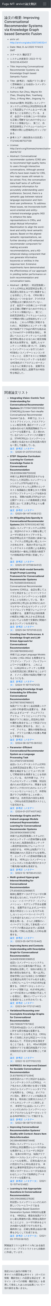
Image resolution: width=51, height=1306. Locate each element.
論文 (12, 448)
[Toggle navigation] (45, 4)
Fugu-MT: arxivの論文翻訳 (19, 4)
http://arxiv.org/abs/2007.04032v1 (28, 42)
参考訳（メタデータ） (27, 1181)
